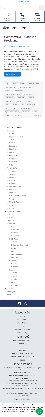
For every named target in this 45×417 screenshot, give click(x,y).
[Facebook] (20, 304)
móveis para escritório (29, 105)
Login (22, 360)
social (9, 295)
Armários (12, 174)
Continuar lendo (11, 74)
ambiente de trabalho (26, 87)
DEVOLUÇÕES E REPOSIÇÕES (22, 353)
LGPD (22, 347)
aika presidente (10, 87)
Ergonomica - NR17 (16, 137)
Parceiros (10, 221)
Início (22, 316)
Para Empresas (22, 323)
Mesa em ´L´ (13, 205)
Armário (14, 242)
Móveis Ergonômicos (15, 211)
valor (7, 115)
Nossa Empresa (22, 320)
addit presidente (34, 83)
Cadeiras (10, 131)
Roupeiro (12, 183)
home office (9, 101)
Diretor (11, 134)
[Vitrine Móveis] (24, 2)
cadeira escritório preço (13, 94)
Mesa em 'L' (15, 258)
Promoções (11, 292)
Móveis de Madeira (14, 187)
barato (8, 91)
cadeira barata (18, 91)
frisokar (31, 97)
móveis (29, 101)
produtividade (26, 108)
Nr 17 (7, 108)
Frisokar (12, 223)
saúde (36, 112)
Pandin (12, 270)
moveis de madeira (11, 105)
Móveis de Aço (12, 168)
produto (10, 288)
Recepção (13, 159)
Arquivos (12, 177)
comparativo (9, 97)
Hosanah (12, 261)
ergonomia (21, 97)
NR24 (11, 217)
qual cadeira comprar (12, 112)
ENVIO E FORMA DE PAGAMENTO (22, 357)
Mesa (13, 251)
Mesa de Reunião (15, 202)
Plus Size (12, 149)
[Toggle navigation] (3, 3)
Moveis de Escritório (18, 83)
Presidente (13, 155)
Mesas (20, 101)
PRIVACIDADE (22, 350)
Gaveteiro (12, 199)
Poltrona (12, 152)
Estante (12, 180)
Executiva (13, 146)
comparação (28, 94)
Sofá (11, 165)
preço (15, 108)
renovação (26, 112)
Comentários (37, 115)
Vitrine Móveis (18, 115)
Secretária (13, 162)
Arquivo (14, 276)
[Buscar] (41, 7)
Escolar (12, 143)
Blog (6, 83)
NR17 (13, 140)
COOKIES (22, 344)
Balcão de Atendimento (17, 196)
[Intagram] (25, 304)
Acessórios (13, 171)
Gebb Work (13, 239)
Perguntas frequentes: (22, 340)
